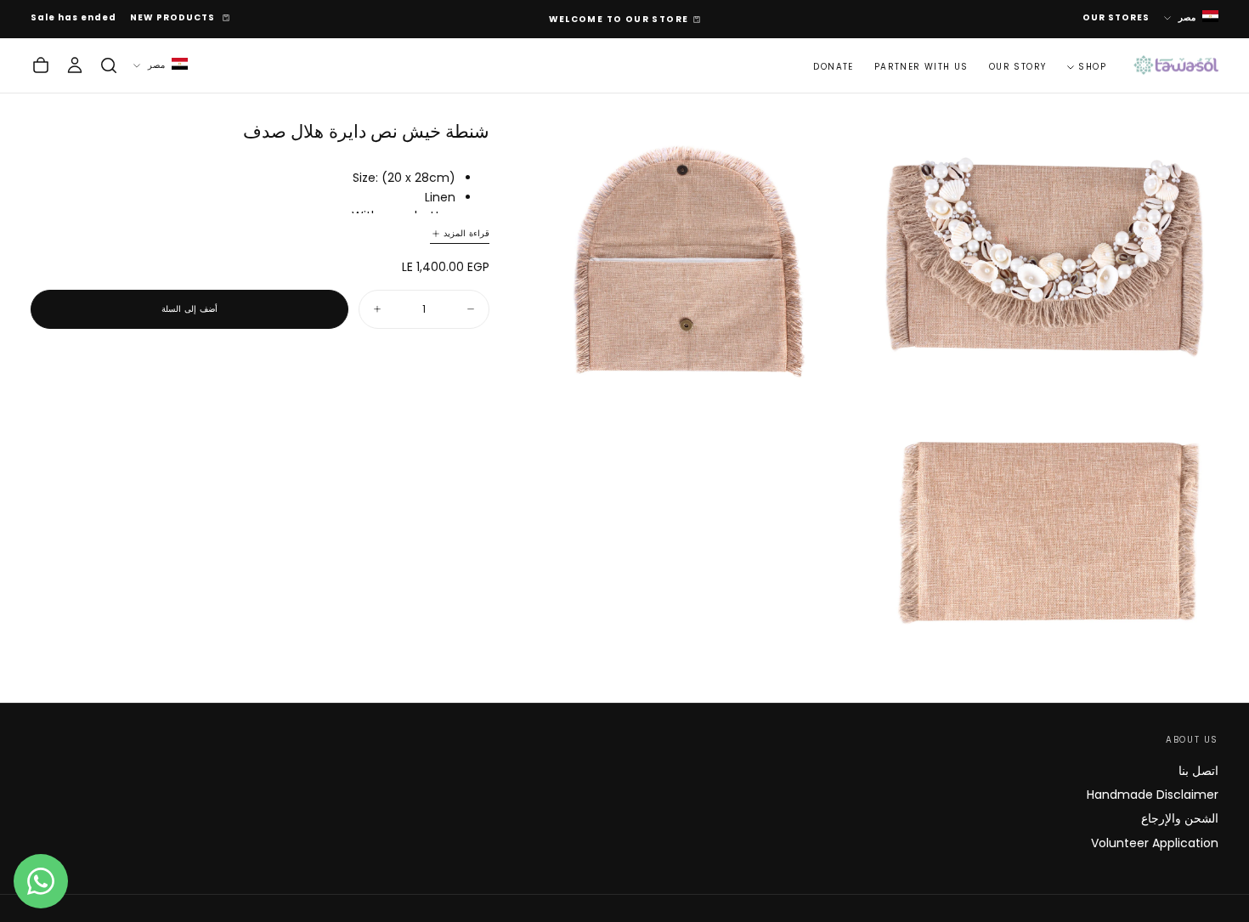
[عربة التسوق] (41, 65)
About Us (1192, 739)
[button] (109, 65)
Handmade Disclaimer (1152, 794)
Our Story (1018, 65)
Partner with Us (921, 65)
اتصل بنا (1198, 770)
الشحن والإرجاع (1179, 818)
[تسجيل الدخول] (75, 65)
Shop (1092, 65)
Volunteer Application (1154, 842)
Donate (833, 65)
